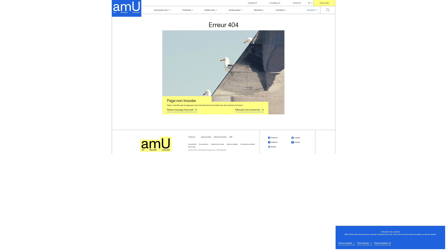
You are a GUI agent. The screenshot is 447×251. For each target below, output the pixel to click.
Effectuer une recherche (247, 109)
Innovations (280, 10)
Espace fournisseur (220, 137)
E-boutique (275, 3)
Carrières (253, 3)
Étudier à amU (210, 10)
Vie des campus (234, 10)
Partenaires (186, 10)
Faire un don (324, 3)
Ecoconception (203, 144)
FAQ (230, 137)
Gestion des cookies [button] (217, 144)
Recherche (258, 10)
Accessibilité (192, 144)
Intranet (297, 3)
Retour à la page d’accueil (180, 109)
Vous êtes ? (311, 10)
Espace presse (206, 137)
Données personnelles (247, 144)
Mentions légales (232, 144)
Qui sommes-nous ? (161, 10)
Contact (193, 137)
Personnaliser (381, 243)
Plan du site (191, 147)
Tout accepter (345, 243)
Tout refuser (363, 243)
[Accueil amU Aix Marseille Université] (126, 7)
